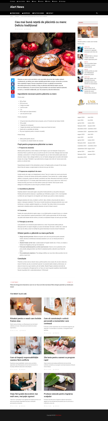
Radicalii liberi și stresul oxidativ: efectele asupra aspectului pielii (91, 57)
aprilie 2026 (81, 123)
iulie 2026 (90, 117)
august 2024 (91, 148)
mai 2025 (90, 137)
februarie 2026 (82, 126)
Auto (29, 1)
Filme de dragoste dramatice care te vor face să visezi (26, 286)
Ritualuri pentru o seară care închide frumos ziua (87, 42)
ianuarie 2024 (91, 154)
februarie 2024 (82, 154)
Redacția (28, 29)
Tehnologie (62, 1)
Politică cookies (39, 13)
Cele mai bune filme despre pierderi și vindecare (57, 285)
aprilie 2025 (81, 140)
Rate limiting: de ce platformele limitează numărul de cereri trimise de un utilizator (90, 90)
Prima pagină (15, 13)
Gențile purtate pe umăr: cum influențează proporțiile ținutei (90, 72)
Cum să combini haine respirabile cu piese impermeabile (90, 65)
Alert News (17, 7)
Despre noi (26, 13)
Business (41, 1)
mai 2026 (90, 120)
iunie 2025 (80, 137)
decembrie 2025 (82, 128)
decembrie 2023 (82, 157)
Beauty (34, 1)
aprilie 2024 (81, 151)
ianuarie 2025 (91, 143)
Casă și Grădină (21, 1)
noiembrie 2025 (92, 128)
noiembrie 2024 (82, 146)
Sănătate (55, 1)
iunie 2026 (80, 120)
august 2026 (81, 117)
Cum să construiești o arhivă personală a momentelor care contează (56, 321)
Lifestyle (13, 1)
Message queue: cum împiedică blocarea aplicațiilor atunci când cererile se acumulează (90, 81)
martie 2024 (91, 151)
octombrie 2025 (82, 131)
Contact (50, 13)
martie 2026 (91, 123)
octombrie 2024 (92, 146)
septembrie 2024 (82, 148)
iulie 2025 (90, 134)
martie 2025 (91, 140)
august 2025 (81, 134)
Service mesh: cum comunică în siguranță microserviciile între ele (90, 50)
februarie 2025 (82, 143)
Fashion (48, 1)
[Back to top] (103, 416)
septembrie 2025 (92, 131)
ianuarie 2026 (91, 126)
